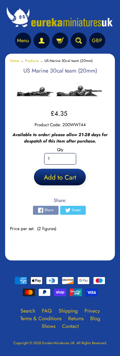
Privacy (92, 310)
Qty (60, 149)
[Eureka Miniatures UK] (60, 17)
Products (32, 60)
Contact (70, 326)
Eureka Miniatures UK (58, 342)
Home (14, 60)
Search (27, 310)
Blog (95, 318)
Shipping (68, 310)
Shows (48, 326)
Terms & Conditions (40, 318)
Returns (76, 318)
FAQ (47, 310)
